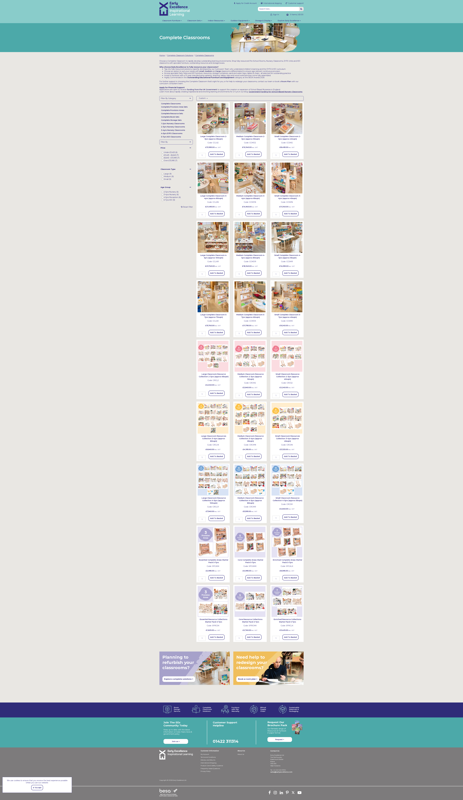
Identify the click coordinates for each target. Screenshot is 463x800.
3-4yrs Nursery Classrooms (173, 130)
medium (208, 71)
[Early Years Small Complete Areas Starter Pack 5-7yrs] (213, 542)
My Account (205, 754)
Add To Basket (216, 154)
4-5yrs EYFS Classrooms (171, 133)
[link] (269, 792)
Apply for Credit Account (246, 3)
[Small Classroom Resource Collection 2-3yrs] (287, 356)
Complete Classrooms (171, 104)
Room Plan (286, 81)
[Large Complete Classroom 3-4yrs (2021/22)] (213, 178)
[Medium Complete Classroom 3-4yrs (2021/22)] (250, 178)
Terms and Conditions (208, 757)
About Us (241, 754)
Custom (202, 98)
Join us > (176, 741)
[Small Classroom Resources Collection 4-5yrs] (287, 480)
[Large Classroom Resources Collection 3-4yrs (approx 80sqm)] (213, 418)
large (218, 71)
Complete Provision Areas (172, 110)
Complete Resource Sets (172, 113)
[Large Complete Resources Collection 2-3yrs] (213, 356)
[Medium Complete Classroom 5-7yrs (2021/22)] (250, 297)
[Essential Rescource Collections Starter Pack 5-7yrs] (213, 601)
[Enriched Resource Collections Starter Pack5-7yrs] (287, 601)
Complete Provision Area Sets (174, 107)
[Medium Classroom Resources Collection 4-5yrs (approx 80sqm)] (250, 480)
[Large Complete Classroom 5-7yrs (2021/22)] (213, 297)
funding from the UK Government (202, 89)
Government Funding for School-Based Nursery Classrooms (275, 92)
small (201, 71)
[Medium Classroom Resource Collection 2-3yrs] (250, 356)
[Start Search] (301, 9)
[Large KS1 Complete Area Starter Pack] (287, 542)
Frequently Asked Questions (210, 768)
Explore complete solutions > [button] (178, 679)
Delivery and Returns (208, 760)
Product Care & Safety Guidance (212, 765)
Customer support (296, 3)
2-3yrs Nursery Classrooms (173, 127)
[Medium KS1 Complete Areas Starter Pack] (250, 542)
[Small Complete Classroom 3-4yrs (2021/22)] (287, 178)
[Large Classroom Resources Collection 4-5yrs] (213, 480)
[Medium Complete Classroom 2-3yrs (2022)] (250, 118)
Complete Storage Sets (171, 120)
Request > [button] (279, 739)
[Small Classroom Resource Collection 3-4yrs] (287, 418)
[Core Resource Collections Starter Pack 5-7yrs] (250, 601)
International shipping (272, 3)
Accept (38, 788)
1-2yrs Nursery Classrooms (173, 123)
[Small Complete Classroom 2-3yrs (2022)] (287, 118)
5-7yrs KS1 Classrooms (171, 137)
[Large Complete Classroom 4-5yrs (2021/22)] (213, 237)
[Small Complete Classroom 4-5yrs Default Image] (287, 237)
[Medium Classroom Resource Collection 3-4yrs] (250, 418)
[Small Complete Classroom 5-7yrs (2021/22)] (287, 297)
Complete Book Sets (170, 117)
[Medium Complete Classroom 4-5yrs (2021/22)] (250, 237)
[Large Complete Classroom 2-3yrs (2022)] (213, 118)
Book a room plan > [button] (247, 679)
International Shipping (208, 763)
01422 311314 (225, 741)
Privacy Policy (206, 771)
